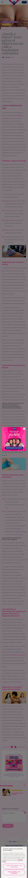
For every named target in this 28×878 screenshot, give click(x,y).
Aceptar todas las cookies (14, 866)
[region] (14, 862)
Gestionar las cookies (14, 872)
